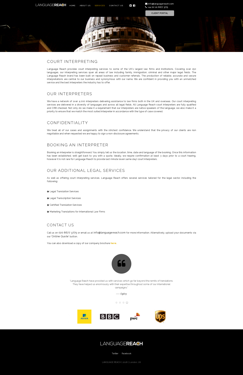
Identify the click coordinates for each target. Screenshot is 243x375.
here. (114, 243)
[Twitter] (131, 5)
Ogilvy (123, 293)
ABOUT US (85, 6)
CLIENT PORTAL (159, 13)
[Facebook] (134, 5)
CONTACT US (116, 6)
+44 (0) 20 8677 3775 (158, 7)
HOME (72, 6)
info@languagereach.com (161, 4)
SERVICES (100, 6)
